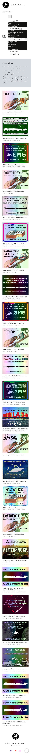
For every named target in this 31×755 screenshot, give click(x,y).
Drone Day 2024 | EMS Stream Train (13, 270)
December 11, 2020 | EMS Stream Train (14, 695)
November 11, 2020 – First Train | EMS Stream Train (14, 722)
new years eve (6, 140)
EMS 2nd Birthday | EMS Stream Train (13, 402)
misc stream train (8, 618)
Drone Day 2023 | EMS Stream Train (13, 349)
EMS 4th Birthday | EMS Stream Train (13, 244)
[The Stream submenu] (20, 29)
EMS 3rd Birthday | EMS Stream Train (13, 323)
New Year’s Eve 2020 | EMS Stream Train (14, 642)
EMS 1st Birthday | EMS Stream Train (13, 508)
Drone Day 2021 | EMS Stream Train (13, 534)
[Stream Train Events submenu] (26, 39)
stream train (13, 114)
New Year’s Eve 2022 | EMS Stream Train (14, 376)
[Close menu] (10, 16)
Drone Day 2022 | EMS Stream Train (13, 455)
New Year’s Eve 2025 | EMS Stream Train (14, 138)
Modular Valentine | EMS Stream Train (13, 616)
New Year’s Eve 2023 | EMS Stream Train (14, 296)
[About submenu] (17, 21)
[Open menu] (4, 36)
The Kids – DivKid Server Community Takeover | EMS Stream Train (13, 589)
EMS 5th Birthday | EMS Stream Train (13, 165)
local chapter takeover (9, 430)
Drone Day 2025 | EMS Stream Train (13, 191)
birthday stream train (9, 166)
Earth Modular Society (18, 5)
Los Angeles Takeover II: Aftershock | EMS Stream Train (15, 561)
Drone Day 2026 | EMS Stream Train (13, 112)
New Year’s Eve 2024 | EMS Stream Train (14, 217)
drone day (5, 114)
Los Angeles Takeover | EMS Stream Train (14, 669)
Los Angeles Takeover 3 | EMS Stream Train (15, 428)
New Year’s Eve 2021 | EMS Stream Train (14, 481)
